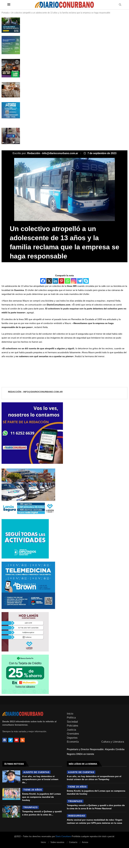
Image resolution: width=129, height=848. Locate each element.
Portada (5, 13)
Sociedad (72, 721)
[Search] (120, 4)
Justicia (71, 729)
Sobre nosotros (57, 842)
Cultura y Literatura (112, 741)
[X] (49, 281)
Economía (73, 741)
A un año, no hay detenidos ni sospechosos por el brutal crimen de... (40, 779)
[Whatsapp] (67, 281)
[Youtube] (16, 740)
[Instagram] (73, 281)
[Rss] (22, 740)
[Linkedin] (55, 281)
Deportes (72, 737)
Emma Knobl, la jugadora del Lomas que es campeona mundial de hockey (41, 797)
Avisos (85, 842)
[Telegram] (80, 281)
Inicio (70, 713)
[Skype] (86, 281)
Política (71, 717)
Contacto (73, 842)
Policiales (72, 725)
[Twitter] (10, 740)
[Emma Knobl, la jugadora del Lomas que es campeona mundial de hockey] (11, 794)
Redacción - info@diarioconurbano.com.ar (53, 153)
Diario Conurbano (63, 836)
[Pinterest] (61, 281)
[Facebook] (43, 281)
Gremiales (73, 733)
